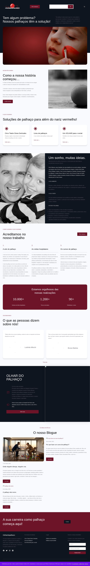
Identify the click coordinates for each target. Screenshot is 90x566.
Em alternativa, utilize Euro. (78, 563)
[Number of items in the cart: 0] (84, 6)
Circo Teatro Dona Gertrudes (30, 538)
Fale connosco (35, 6)
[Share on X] (1, 282)
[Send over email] (1, 286)
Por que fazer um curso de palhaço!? (57, 444)
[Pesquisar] (70, 6)
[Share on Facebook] (1, 279)
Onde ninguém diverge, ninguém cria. (14, 466)
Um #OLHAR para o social (30, 542)
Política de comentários (51, 538)
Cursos (67, 521)
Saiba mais (22, 411)
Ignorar (86, 563)
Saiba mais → (8, 142)
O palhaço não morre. (10, 492)
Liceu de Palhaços (28, 540)
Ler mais (7, 482)
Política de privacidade (51, 540)
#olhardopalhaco (9, 535)
